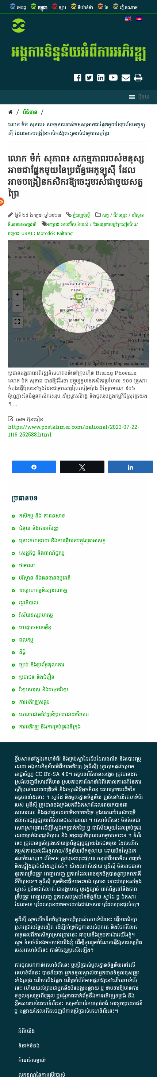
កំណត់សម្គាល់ (32, 1060)
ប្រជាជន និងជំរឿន (36, 677)
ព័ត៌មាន (30, 112)
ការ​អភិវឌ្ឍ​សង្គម (34, 702)
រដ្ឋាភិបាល (28, 602)
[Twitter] (89, 79)
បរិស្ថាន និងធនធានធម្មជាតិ (44, 577)
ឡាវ (62, 7)
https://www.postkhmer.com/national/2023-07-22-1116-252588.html (73, 431)
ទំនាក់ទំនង (28, 1045)
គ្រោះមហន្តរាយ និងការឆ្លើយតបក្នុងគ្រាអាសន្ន (62, 540)
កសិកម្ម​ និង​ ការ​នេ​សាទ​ (42, 515)
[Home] (10, 112)
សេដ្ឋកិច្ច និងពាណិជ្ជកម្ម (42, 553)
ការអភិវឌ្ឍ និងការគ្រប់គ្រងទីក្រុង (50, 726)
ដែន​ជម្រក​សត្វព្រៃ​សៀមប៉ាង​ (114, 224)
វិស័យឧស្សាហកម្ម (36, 615)
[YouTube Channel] (113, 79)
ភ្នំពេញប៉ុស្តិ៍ (81, 215)
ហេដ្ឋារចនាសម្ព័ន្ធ (35, 627)
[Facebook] (77, 79)
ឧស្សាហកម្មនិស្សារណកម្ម (43, 590)
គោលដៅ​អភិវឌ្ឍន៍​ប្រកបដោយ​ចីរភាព (54, 714)
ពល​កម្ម (26, 640)
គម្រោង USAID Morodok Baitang (40, 234)
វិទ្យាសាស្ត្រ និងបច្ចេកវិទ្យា (43, 689)
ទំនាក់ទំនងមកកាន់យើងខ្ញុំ (48, 942)
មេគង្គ (21, 7)
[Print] (138, 79)
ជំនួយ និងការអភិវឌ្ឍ (38, 528)
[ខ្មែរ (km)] (139, 19)
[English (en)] (128, 19)
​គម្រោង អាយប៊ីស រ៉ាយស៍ (68, 224)
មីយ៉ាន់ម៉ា (85, 7)
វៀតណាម (129, 7)
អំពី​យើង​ (26, 1031)
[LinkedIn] (101, 79)
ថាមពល (27, 565)
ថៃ (106, 7)
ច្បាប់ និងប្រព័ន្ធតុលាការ (41, 664)
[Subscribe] (126, 79)
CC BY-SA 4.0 (52, 774)
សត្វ (105, 215)
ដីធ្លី (22, 652)
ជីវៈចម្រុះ (120, 215)
